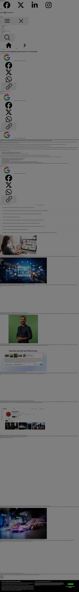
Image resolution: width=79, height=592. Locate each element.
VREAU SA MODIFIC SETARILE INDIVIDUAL (70, 587)
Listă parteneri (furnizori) (38, 585)
